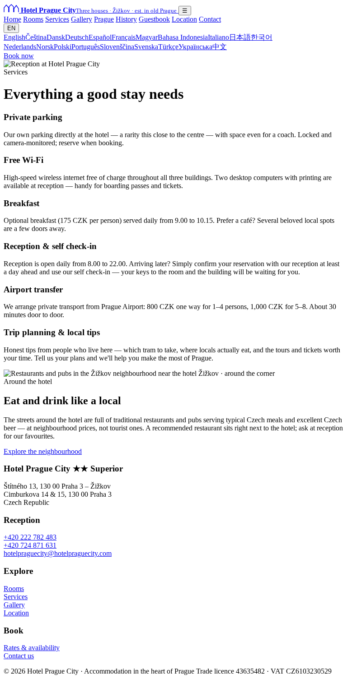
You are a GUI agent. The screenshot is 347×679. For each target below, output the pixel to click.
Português (85, 47)
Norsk (45, 47)
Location (184, 19)
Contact (210, 19)
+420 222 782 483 (30, 537)
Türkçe (168, 47)
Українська (195, 47)
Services (57, 19)
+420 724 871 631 (30, 545)
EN (11, 28)
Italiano (218, 37)
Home (12, 19)
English (14, 37)
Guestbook (154, 19)
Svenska (146, 47)
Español (100, 37)
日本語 (240, 37)
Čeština (36, 37)
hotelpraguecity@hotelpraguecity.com (58, 553)
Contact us (19, 656)
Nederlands (20, 47)
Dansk (56, 37)
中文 (219, 47)
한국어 (261, 37)
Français (124, 37)
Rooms (33, 19)
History (126, 19)
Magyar (147, 37)
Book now (19, 56)
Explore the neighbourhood (43, 451)
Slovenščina (117, 47)
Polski (62, 47)
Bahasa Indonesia (183, 37)
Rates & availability (32, 647)
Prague (104, 19)
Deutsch (77, 37)
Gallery (81, 19)
